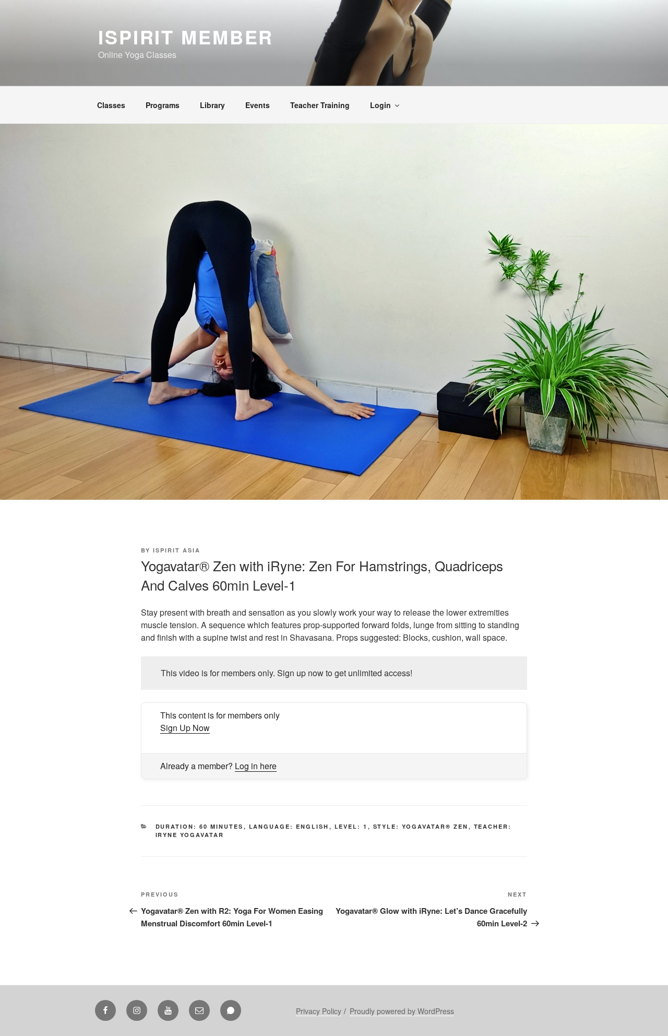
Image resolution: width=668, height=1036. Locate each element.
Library (212, 105)
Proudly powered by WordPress (402, 1011)
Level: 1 (351, 826)
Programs (163, 105)
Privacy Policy (318, 1011)
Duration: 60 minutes (200, 826)
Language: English (289, 826)
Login (380, 105)
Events (257, 105)
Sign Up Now (185, 728)
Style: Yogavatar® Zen (421, 826)
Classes (111, 105)
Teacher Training (320, 105)
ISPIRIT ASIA (176, 550)
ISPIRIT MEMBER (185, 36)
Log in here (256, 766)
